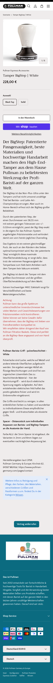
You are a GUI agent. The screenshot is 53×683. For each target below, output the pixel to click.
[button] (42, 6)
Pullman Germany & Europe (19, 668)
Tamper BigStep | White (22, 15)
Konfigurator (14, 673)
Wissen (19, 495)
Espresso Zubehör (10, 676)
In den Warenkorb (26, 118)
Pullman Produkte (29, 673)
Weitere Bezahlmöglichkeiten (26, 134)
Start (5, 673)
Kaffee (22, 676)
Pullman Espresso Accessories (16, 71)
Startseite (6, 15)
